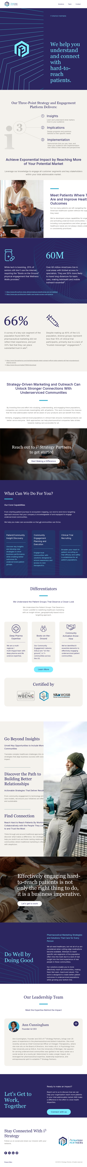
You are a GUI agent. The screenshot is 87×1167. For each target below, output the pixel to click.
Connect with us (59, 1112)
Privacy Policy (8, 1162)
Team (70, 4)
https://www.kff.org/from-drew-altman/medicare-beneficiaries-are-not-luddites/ (32, 292)
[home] (11, 4)
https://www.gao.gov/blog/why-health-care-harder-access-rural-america (29, 294)
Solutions (61, 4)
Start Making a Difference (43, 461)
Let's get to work (29, 903)
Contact (78, 4)
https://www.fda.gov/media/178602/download (21, 365)
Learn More (43, 669)
